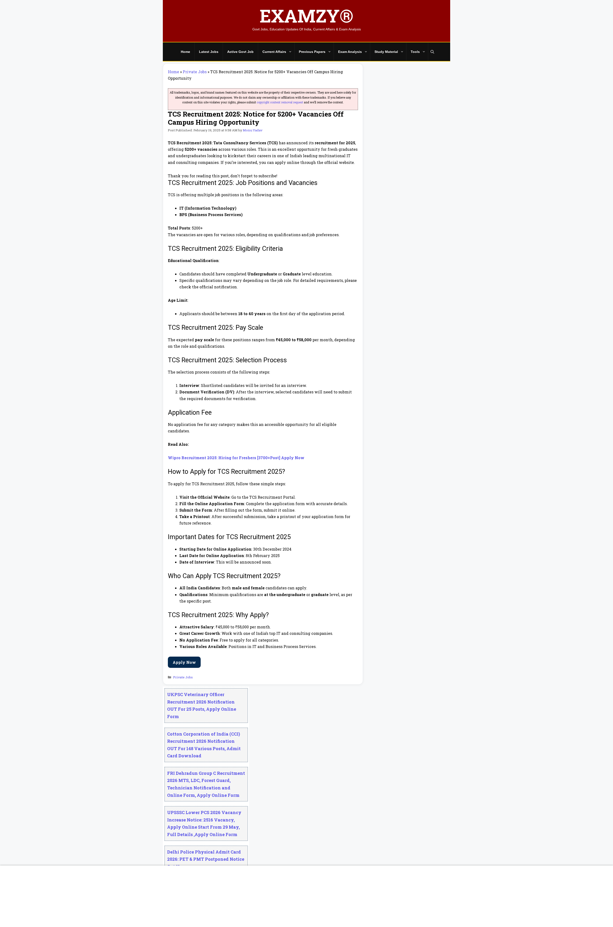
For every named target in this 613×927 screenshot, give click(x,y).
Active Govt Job (240, 52)
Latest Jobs (208, 52)
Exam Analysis (350, 52)
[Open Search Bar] (432, 52)
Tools (415, 52)
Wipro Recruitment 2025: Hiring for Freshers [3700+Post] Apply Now (236, 457)
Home (185, 52)
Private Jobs (195, 71)
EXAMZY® (306, 15)
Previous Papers (312, 52)
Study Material (386, 52)
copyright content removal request (280, 102)
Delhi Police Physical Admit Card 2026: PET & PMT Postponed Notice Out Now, (205, 859)
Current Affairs (274, 52)
